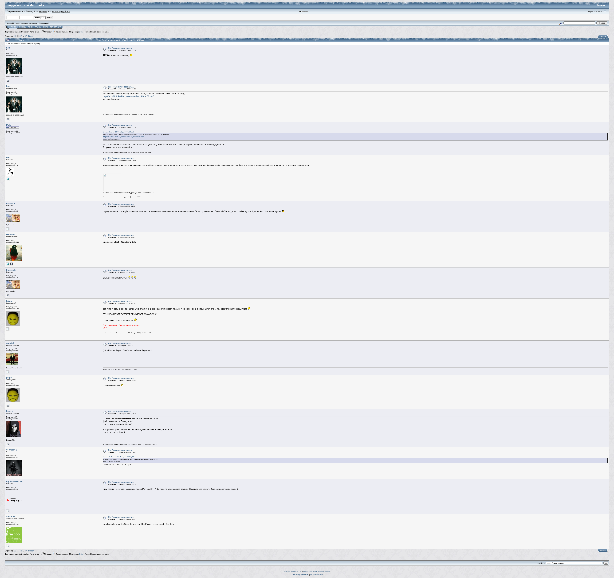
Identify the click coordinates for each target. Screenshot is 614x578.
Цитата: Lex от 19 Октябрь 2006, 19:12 (118, 132)
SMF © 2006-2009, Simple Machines (316, 571)
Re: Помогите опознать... (121, 48)
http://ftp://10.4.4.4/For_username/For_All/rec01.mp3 (128, 96)
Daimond (10, 234)
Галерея (601, 5)
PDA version (316, 574)
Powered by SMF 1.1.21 (293, 571)
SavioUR (10, 516)
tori (8, 157)
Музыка (47, 32)
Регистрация (55, 27)
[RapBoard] (7, 265)
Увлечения (34, 32)
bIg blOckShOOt (14, 481)
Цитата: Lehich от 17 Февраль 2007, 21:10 (120, 457)
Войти (45, 27)
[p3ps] (9, 301)
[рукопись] (7, 180)
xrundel (10, 343)
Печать (603, 36)
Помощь (22, 27)
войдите (43, 11)
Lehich (9, 411)
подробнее (43, 23)
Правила (38, 27)
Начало (13, 27)
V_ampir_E (11, 450)
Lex (8, 48)
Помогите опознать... (99, 32)
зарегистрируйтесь (61, 11)
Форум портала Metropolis (16, 32)
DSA (81, 32)
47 (26, 36)
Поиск (30, 27)
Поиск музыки (61, 32)
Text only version (299, 574)
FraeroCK (11, 203)
